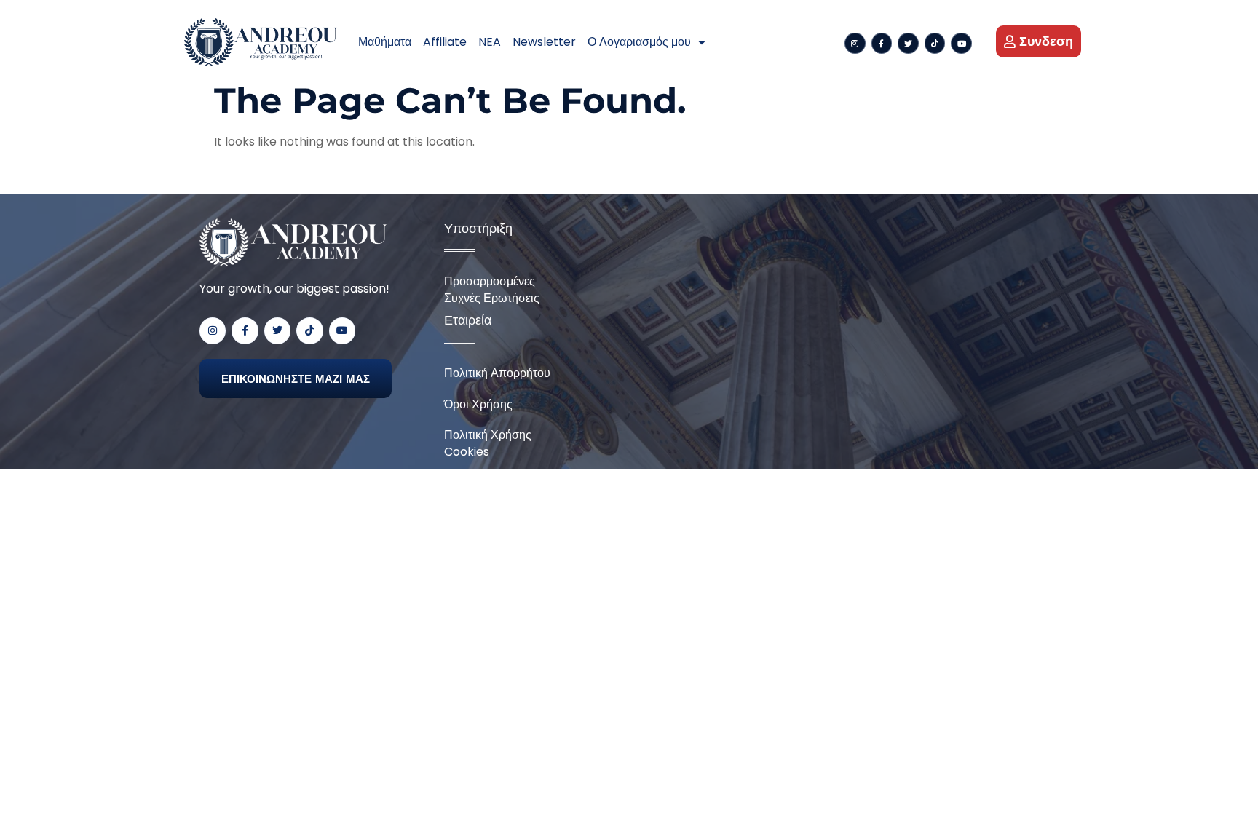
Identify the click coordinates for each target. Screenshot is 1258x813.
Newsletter (544, 41)
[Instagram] (855, 43)
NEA (489, 41)
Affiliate (445, 41)
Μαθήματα (384, 41)
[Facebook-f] (882, 43)
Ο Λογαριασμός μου (639, 41)
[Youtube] (961, 43)
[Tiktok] (935, 43)
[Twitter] (908, 43)
